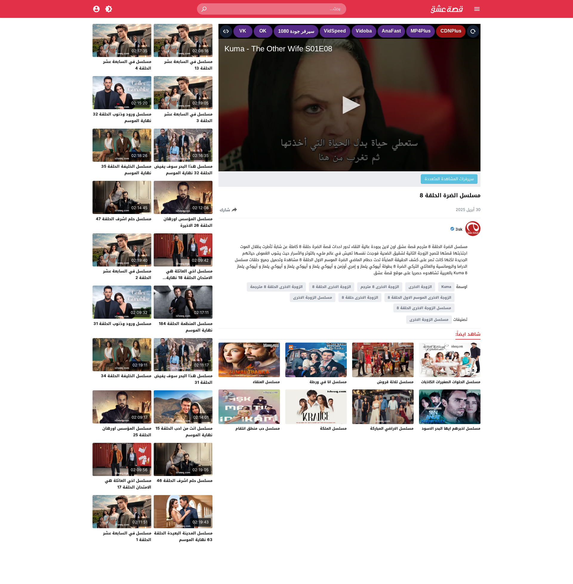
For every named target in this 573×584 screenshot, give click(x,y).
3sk (459, 229)
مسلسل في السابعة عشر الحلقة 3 (188, 117)
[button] (204, 9)
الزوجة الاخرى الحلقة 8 (331, 286)
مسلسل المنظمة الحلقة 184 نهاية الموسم (185, 327)
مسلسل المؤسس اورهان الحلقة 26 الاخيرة (188, 222)
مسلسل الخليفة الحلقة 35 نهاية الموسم (126, 170)
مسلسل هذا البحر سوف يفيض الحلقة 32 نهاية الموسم (183, 170)
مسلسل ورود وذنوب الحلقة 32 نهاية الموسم (122, 117)
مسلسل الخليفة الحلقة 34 (126, 376)
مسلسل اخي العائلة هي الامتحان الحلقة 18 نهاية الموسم (189, 277)
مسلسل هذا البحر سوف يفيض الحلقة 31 (183, 379)
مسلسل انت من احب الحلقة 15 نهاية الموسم (183, 432)
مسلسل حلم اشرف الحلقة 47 (123, 219)
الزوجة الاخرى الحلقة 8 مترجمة (276, 286)
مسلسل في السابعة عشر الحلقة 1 (127, 536)
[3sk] (472, 234)
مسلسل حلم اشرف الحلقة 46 (184, 480)
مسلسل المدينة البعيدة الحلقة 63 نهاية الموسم (183, 536)
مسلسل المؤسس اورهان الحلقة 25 (126, 432)
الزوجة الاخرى (420, 286)
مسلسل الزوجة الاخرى (312, 297)
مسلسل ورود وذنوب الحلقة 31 (122, 323)
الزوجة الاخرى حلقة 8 (360, 297)
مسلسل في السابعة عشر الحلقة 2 (127, 274)
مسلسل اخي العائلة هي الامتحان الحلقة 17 (128, 484)
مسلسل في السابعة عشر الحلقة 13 (188, 65)
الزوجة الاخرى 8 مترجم (380, 286)
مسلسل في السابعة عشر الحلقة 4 (127, 65)
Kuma (446, 286)
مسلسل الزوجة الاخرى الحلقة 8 (424, 308)
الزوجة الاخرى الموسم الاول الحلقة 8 (419, 297)
